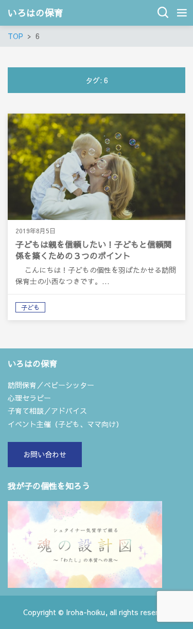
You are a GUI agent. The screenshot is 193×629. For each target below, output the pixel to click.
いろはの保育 (35, 12)
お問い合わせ (44, 454)
